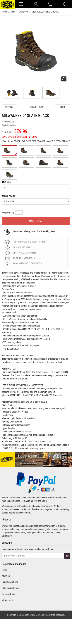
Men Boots (23, 11)
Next (62, 106)
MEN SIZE (6, 181)
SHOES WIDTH (8, 195)
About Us (6, 575)
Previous (9, 106)
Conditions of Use (10, 582)
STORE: (11, 141)
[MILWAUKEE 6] (12, 93)
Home (4, 11)
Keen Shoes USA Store (35, 614)
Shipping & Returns (11, 588)
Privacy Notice (9, 594)
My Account (7, 600)
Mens (13, 11)
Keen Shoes (8, 141)
